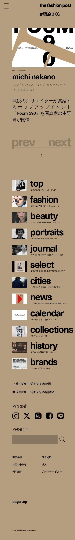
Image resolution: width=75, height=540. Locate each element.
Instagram (15, 415)
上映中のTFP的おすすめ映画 (31, 383)
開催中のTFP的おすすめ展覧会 (33, 392)
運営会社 (17, 457)
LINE (60, 415)
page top (19, 501)
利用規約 (17, 471)
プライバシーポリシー (52, 471)
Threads (38, 415)
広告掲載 (46, 457)
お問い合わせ (19, 464)
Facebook (49, 415)
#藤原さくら (50, 13)
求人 (44, 464)
